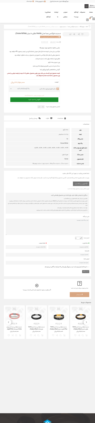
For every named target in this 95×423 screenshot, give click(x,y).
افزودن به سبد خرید (34, 99)
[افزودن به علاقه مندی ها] (75, 335)
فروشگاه (82, 27)
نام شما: (87, 251)
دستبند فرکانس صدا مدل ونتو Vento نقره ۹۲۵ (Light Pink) (14, 328)
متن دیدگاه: (86, 217)
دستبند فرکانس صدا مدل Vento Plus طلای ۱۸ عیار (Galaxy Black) (58, 328)
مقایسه (74, 34)
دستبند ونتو (63, 27)
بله (43, 107)
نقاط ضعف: (42, 243)
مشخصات (60, 118)
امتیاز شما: (86, 238)
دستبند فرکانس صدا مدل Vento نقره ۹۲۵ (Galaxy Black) (36, 328)
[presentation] (66, 52)
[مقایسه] (79, 335)
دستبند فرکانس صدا (73, 27)
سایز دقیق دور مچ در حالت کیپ (47, 89)
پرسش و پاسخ (33, 118)
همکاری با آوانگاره (48, 13)
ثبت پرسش (79, 295)
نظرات (47, 118)
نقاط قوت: (85, 243)
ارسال (78, 34)
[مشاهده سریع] (82, 335)
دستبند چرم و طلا (37, 164)
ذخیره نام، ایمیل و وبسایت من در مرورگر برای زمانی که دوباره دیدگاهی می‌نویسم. (66, 267)
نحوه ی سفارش (65, 13)
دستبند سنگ (64, 164)
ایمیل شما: (86, 259)
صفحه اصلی (91, 13)
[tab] (61, 118)
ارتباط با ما (56, 13)
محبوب (82, 34)
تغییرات (69, 34)
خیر (39, 107)
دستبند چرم (46, 164)
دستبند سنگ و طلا (55, 164)
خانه (87, 27)
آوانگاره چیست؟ (76, 13)
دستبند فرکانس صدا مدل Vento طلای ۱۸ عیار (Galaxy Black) (80, 328)
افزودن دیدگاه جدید (80, 184)
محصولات (82, 12)
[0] (88, 19)
